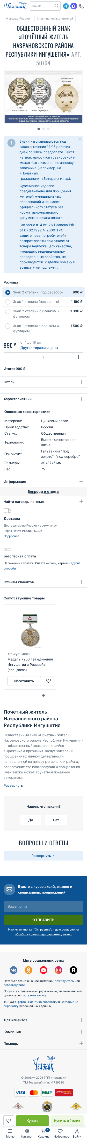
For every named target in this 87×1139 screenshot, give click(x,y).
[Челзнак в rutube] (73, 970)
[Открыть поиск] (56, 6)
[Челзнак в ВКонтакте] (13, 970)
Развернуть (13, 785)
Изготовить (24, 681)
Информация (15, 481)
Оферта (21, 1002)
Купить (32, 1120)
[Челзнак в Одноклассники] (28, 970)
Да (30, 820)
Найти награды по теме (24, 502)
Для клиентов (15, 1020)
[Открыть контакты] (81, 6)
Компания (12, 1032)
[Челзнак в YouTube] (43, 970)
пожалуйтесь (64, 981)
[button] (41, 6)
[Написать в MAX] (73, 6)
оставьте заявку (35, 995)
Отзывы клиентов (19, 582)
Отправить (43, 920)
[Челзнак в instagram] (58, 970)
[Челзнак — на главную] (15, 6)
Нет (56, 820)
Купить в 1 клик (67, 1120)
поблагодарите (14, 985)
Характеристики (18, 399)
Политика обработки (43, 1002)
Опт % (9, 382)
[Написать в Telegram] (66, 6)
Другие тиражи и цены (39, 348)
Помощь (11, 1044)
